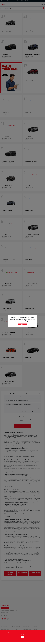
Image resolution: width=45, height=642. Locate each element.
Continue (22, 324)
